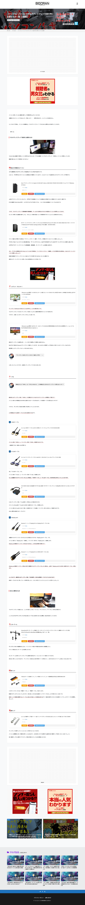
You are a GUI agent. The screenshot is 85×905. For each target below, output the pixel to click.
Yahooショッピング (40, 193)
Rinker (26, 187)
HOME (9, 30)
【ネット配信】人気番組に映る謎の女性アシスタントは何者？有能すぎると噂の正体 (51, 884)
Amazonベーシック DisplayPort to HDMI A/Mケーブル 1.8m (35, 552)
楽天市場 (31, 193)
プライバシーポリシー (39, 897)
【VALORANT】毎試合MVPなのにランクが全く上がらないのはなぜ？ (15, 883)
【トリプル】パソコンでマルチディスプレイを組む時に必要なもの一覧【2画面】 (31, 30)
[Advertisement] (42, 54)
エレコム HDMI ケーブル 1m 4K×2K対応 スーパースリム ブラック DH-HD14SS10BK (40, 428)
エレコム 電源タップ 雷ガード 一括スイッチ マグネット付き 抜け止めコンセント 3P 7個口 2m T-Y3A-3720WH (45, 716)
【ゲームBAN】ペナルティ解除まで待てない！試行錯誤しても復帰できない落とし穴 (51, 868)
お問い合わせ (48, 897)
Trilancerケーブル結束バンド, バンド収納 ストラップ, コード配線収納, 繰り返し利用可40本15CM (43, 676)
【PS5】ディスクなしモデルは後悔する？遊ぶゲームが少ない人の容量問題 (69, 867)
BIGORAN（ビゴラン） (46, 900)
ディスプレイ (16, 20)
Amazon (24, 193)
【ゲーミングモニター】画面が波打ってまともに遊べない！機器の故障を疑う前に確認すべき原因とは (33, 868)
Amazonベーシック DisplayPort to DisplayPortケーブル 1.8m (35, 523)
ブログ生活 (10, 20)
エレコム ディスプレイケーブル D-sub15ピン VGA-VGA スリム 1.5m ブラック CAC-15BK (41, 457)
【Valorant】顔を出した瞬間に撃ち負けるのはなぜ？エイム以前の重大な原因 (15, 867)
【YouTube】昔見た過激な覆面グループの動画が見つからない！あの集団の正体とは (69, 884)
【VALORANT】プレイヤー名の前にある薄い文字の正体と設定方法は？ (33, 883)
